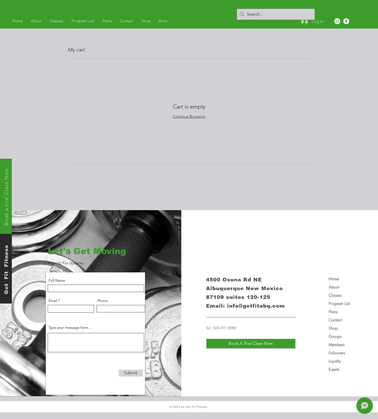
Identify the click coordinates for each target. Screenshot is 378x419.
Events (334, 369)
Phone (102, 300)
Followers (337, 353)
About (334, 287)
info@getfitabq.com (256, 306)
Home (334, 279)
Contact (335, 320)
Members (337, 344)
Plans (333, 312)
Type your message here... (70, 327)
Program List (339, 303)
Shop (333, 328)
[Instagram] (337, 21)
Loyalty (335, 361)
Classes (335, 295)
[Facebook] (346, 21)
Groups (335, 336)
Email (53, 300)
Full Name (57, 280)
